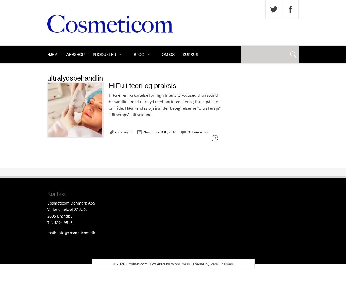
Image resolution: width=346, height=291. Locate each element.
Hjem (52, 54)
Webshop (75, 54)
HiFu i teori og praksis (142, 86)
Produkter (104, 54)
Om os (168, 54)
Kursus (190, 54)
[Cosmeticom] (110, 31)
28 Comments (197, 132)
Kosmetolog (60, 71)
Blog (139, 54)
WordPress (180, 264)
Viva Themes (222, 264)
